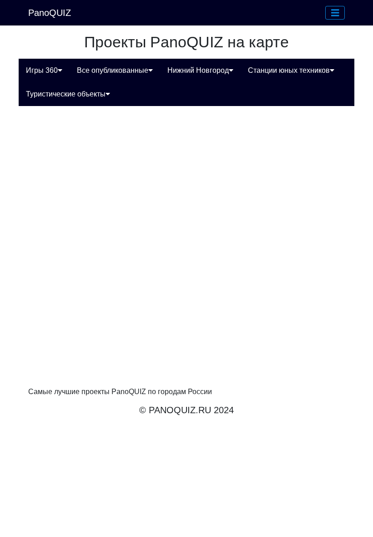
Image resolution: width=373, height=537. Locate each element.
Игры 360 (42, 70)
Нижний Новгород (198, 70)
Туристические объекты (66, 94)
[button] (335, 13)
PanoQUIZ (49, 13)
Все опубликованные (112, 70)
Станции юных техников (289, 70)
